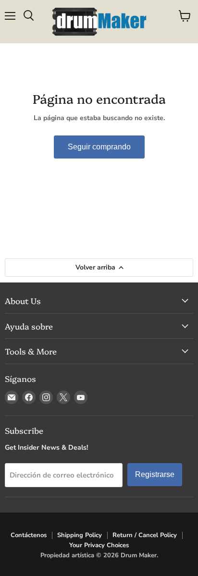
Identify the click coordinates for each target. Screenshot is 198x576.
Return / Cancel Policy (144, 535)
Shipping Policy (79, 535)
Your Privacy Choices (99, 545)
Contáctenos (29, 535)
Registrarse (154, 474)
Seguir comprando (99, 147)
